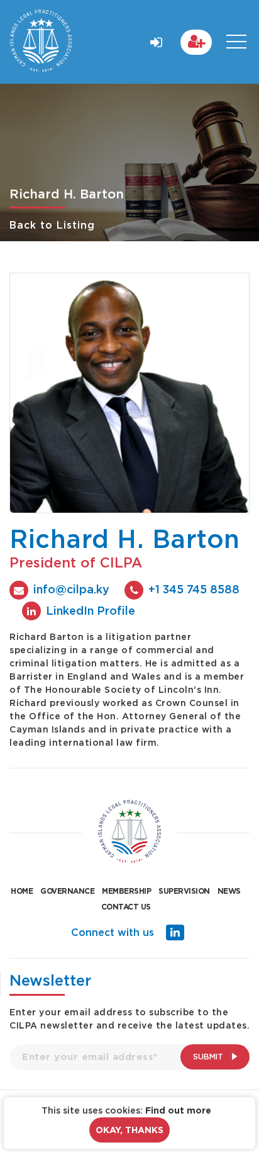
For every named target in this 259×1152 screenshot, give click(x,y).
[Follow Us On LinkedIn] (175, 932)
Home (22, 891)
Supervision (184, 891)
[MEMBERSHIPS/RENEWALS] (196, 42)
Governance (67, 891)
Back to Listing (52, 225)
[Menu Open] (236, 41)
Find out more (178, 1110)
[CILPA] (40, 41)
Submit (209, 1056)
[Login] (156, 39)
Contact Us (126, 907)
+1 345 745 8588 (194, 589)
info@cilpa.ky (71, 589)
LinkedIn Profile (90, 610)
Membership (126, 891)
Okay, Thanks (129, 1130)
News (229, 891)
